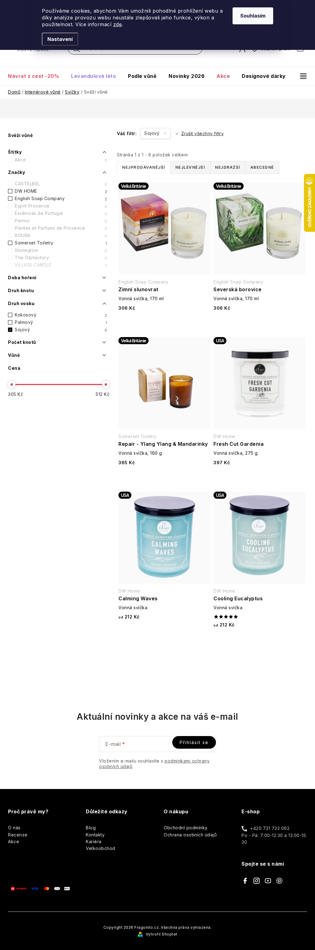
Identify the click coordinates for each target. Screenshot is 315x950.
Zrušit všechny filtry (202, 133)
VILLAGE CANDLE (61, 265)
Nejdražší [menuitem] (227, 167)
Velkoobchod (100, 848)
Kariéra (94, 841)
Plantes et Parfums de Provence (61, 228)
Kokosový (61, 315)
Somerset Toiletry (61, 243)
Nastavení (60, 39)
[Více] (300, 76)
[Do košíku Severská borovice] (259, 324)
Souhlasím (252, 16)
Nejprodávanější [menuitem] (143, 167)
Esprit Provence (61, 206)
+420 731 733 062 (269, 828)
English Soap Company (61, 198)
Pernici (61, 220)
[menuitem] (36, 76)
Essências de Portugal (61, 213)
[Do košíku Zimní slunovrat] (164, 324)
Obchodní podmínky (186, 827)
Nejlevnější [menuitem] (190, 167)
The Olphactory (61, 257)
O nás (14, 827)
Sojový (61, 329)
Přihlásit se (194, 742)
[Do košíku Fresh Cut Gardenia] (259, 478)
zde (117, 24)
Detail (164, 633)
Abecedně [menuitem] (262, 167)
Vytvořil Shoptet (161, 934)
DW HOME (61, 191)
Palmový (61, 322)
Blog (91, 827)
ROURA (61, 235)
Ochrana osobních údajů (190, 834)
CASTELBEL (61, 184)
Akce (61, 160)
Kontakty (95, 834)
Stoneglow (61, 250)
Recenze (18, 834)
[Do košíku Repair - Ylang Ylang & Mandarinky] (164, 478)
